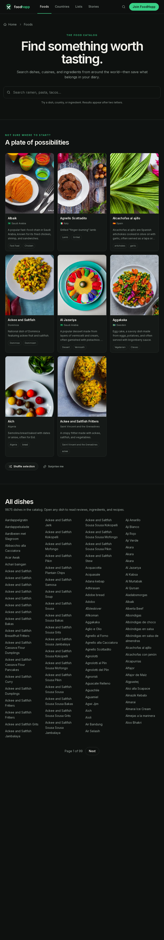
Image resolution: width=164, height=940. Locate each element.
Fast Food (14, 245)
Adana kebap (94, 581)
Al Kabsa (132, 574)
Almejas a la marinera (140, 715)
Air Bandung (93, 724)
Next (92, 751)
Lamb (65, 237)
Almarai (131, 702)
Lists (78, 6)
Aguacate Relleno (97, 683)
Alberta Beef (134, 608)
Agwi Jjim (91, 704)
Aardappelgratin (16, 520)
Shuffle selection (24, 466)
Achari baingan (15, 564)
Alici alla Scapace (138, 688)
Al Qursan (132, 588)
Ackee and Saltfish (21, 320)
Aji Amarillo (133, 520)
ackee (65, 451)
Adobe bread (94, 595)
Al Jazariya (68, 320)
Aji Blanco (132, 527)
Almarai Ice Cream (138, 709)
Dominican (30, 343)
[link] (10, 24)
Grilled (76, 237)
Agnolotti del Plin (97, 670)
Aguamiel (91, 697)
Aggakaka (120, 320)
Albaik (12, 218)
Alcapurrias (133, 661)
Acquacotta (93, 567)
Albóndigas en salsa (140, 629)
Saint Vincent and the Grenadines (80, 426)
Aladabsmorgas (136, 595)
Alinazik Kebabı (136, 695)
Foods (44, 6)
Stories (93, 6)
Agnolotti (91, 656)
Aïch (11, 421)
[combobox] (82, 92)
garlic (133, 245)
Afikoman (91, 615)
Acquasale (92, 574)
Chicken (29, 245)
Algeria (12, 426)
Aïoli (88, 717)
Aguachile (92, 690)
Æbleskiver (93, 608)
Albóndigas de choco (141, 622)
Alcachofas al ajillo (126, 218)
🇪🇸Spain (118, 223)
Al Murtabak (134, 581)
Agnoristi (91, 676)
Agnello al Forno (96, 636)
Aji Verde (132, 540)
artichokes (120, 245)
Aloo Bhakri (134, 722)
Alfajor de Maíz (136, 675)
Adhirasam (92, 588)
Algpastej (132, 681)
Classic (134, 347)
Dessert (66, 347)
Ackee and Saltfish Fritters (79, 421)
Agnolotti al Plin (96, 663)
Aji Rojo (131, 533)
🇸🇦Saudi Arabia (17, 223)
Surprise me (56, 466)
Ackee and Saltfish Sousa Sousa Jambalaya (58, 728)
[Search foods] (123, 7)
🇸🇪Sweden (119, 325)
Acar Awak (12, 557)
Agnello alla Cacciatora (101, 642)
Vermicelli (80, 347)
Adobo (90, 601)
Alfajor (130, 668)
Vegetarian (120, 347)
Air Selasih (92, 731)
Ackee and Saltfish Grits (21, 724)
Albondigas (133, 615)
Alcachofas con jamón (141, 654)
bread (25, 444)
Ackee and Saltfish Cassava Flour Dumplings (18, 648)
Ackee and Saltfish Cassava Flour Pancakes (18, 665)
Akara (130, 547)
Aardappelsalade (17, 527)
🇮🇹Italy (64, 223)
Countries (62, 6)
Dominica (13, 325)
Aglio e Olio (93, 629)
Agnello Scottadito (73, 218)
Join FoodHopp (144, 7)
